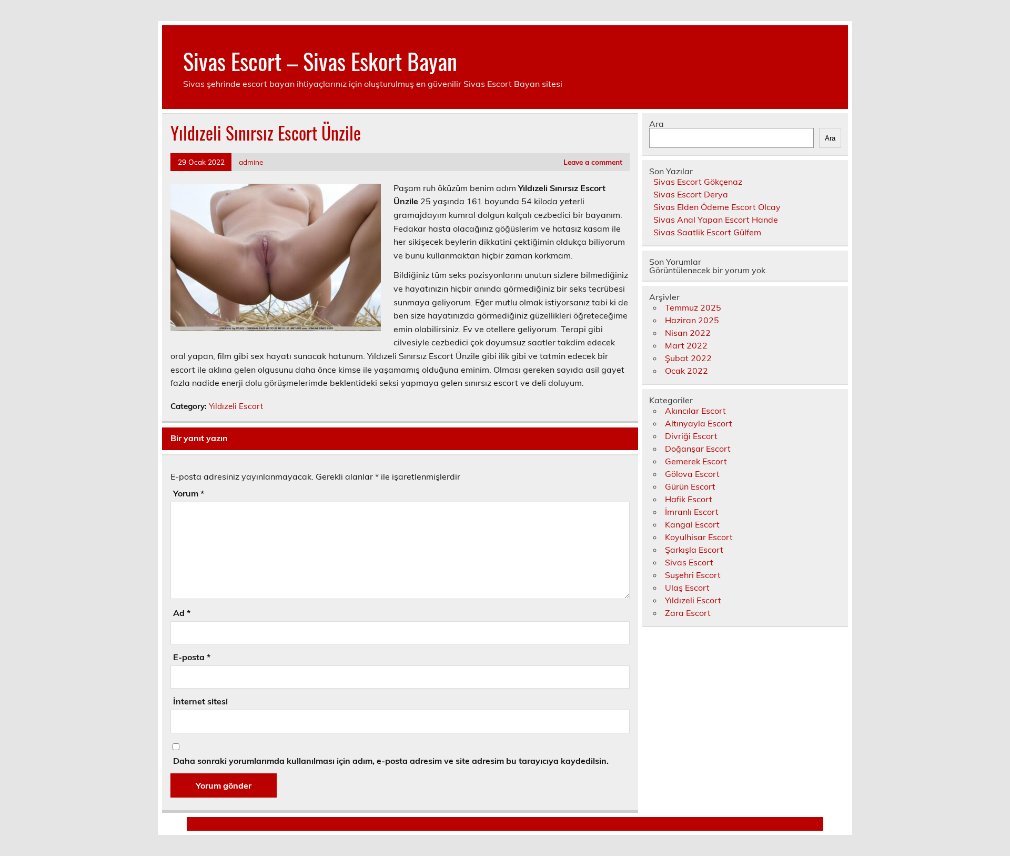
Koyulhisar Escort (699, 537)
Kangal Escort (692, 524)
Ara (656, 123)
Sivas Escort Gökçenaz (697, 181)
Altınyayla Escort (698, 423)
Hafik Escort (688, 499)
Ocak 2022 (686, 370)
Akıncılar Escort (695, 410)
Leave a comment (592, 161)
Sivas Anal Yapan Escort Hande (715, 219)
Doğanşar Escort (698, 448)
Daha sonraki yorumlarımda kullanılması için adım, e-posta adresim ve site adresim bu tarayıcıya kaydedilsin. (391, 761)
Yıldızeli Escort (236, 406)
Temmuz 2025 (693, 307)
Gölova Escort (692, 474)
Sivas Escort (689, 562)
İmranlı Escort (692, 511)
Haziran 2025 (692, 320)
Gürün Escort (690, 486)
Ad (181, 613)
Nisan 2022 (688, 332)
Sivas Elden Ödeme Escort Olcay (717, 207)
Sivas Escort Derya (690, 194)
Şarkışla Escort (694, 549)
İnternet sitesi (200, 701)
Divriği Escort (691, 436)
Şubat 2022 (688, 358)
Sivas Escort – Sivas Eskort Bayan (320, 60)
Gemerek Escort (696, 461)
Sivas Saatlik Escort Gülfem (707, 232)
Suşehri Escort (693, 575)
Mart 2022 (686, 345)
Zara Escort (688, 613)
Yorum (188, 493)
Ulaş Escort (687, 587)
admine (251, 161)
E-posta (191, 657)
